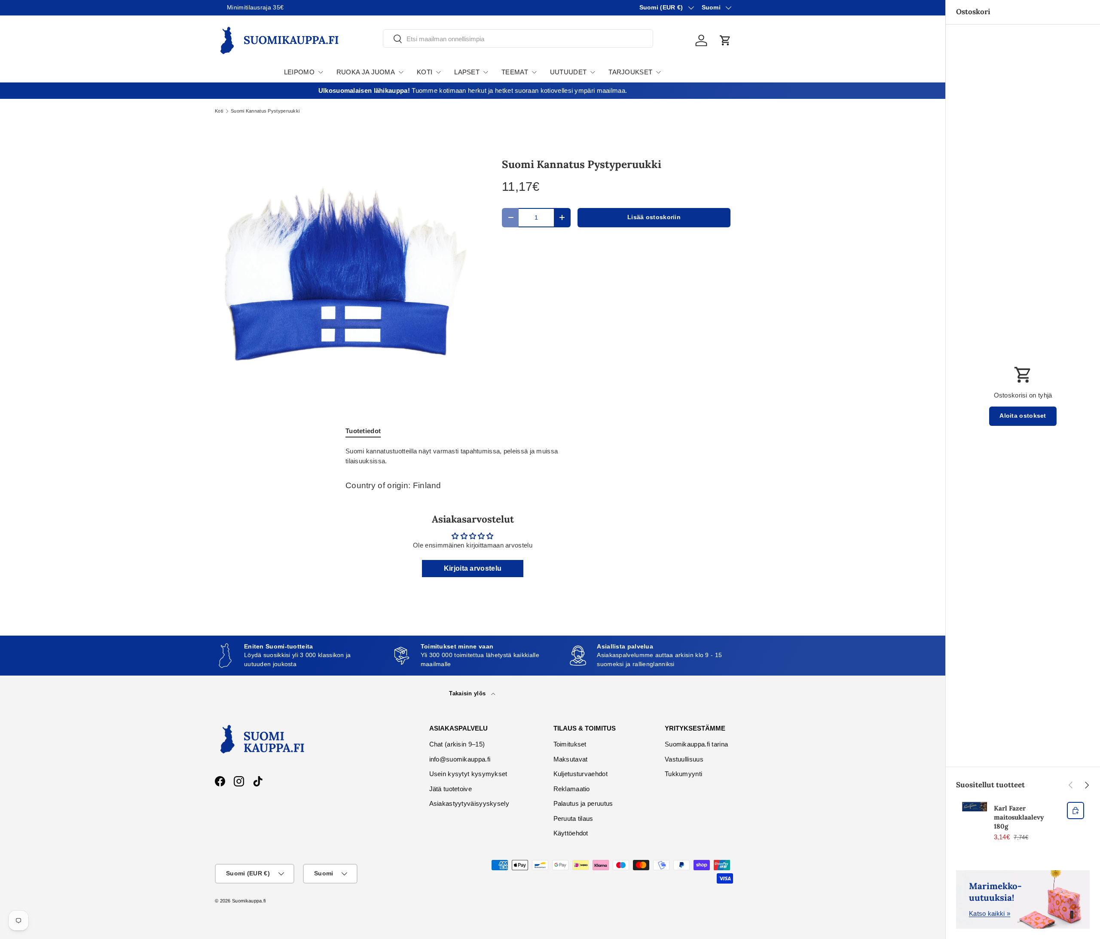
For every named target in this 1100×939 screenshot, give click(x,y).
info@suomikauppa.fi (460, 759)
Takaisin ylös (468, 693)
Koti (219, 111)
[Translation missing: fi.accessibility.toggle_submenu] (320, 72)
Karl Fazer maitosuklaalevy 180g (1019, 817)
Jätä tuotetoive (450, 788)
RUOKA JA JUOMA (365, 72)
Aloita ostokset (1022, 416)
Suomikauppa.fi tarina (696, 744)
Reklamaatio (571, 788)
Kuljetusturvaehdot (580, 773)
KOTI (424, 72)
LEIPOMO (299, 72)
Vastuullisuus (684, 759)
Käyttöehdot (570, 833)
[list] (344, 273)
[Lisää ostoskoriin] (1075, 810)
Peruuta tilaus (573, 818)
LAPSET (467, 72)
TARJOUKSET (630, 72)
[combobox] (518, 39)
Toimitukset (570, 744)
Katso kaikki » (989, 913)
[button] (725, 40)
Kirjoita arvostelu (472, 568)
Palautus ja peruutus (583, 803)
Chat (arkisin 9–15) (457, 744)
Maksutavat (570, 759)
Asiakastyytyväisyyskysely (469, 803)
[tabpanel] (472, 456)
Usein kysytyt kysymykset (468, 773)
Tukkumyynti (683, 773)
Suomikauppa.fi (249, 900)
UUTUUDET (568, 72)
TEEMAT (514, 72)
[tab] (363, 431)
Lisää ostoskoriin (654, 217)
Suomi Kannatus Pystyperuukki (265, 111)
